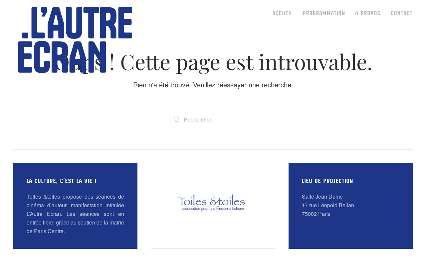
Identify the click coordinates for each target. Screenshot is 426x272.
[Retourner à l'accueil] (75, 40)
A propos (368, 13)
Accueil (283, 13)
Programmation (324, 13)
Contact (402, 13)
